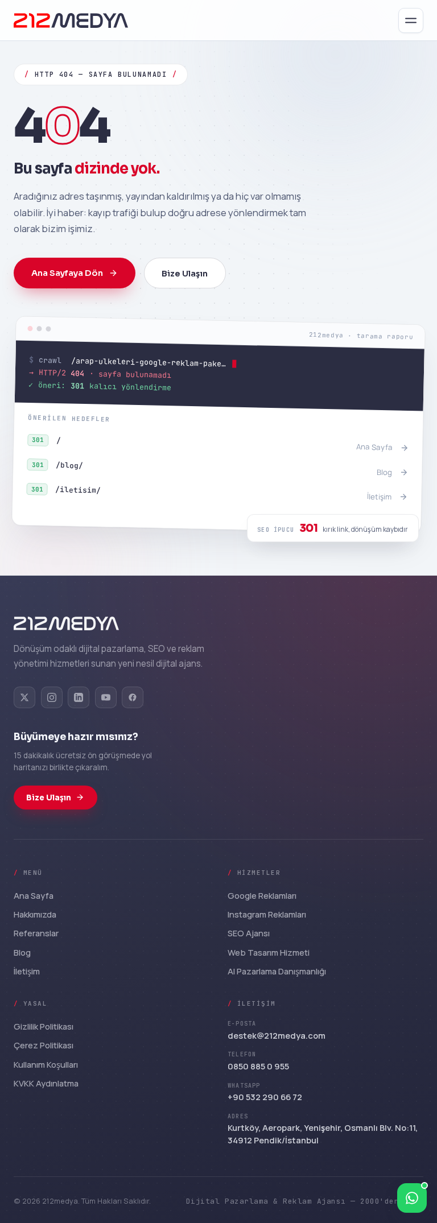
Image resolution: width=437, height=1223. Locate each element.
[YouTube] (106, 697)
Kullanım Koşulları (46, 1064)
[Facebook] (132, 697)
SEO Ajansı (249, 933)
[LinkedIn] (78, 697)
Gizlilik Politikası (43, 1026)
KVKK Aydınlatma (46, 1083)
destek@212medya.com (276, 1035)
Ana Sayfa (33, 895)
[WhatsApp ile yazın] (412, 1198)
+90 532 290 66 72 (265, 1096)
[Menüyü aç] (410, 20)
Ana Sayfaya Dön (67, 273)
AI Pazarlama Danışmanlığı (277, 971)
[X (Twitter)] (24, 697)
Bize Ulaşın (185, 273)
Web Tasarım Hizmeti (269, 952)
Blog (22, 952)
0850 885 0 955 (258, 1066)
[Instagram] (52, 697)
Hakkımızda (35, 914)
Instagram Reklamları (267, 914)
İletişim (27, 971)
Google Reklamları (262, 895)
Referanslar (36, 933)
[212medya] (66, 623)
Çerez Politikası (43, 1045)
